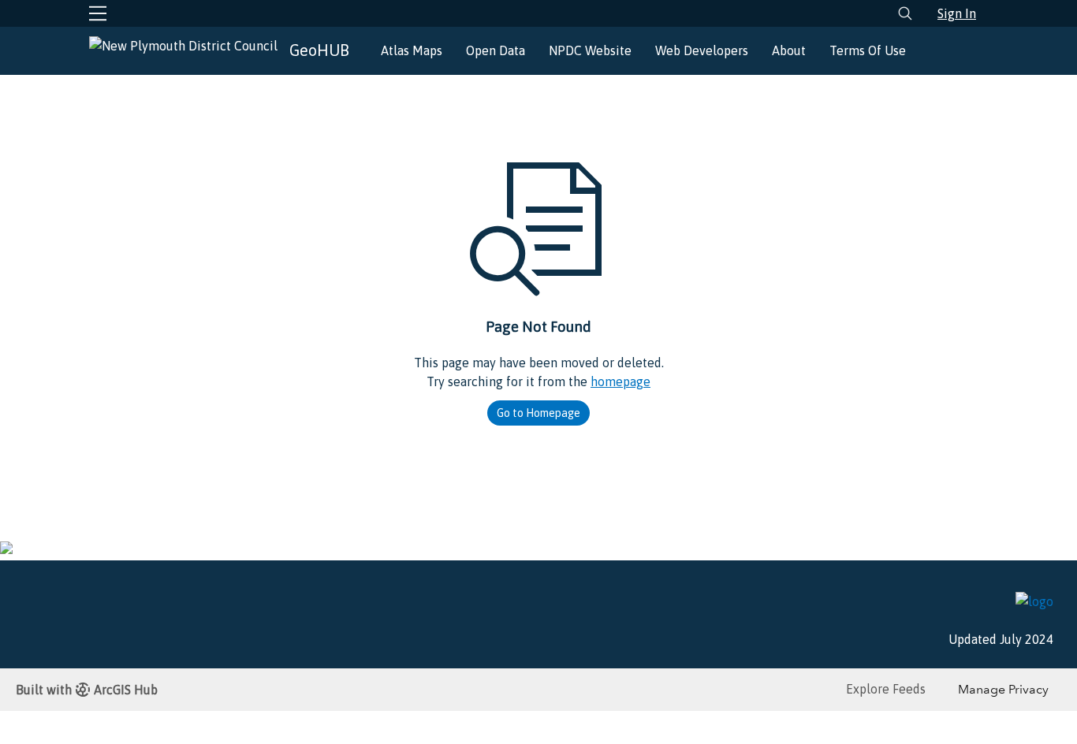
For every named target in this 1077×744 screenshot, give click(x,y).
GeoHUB (319, 50)
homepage (620, 381)
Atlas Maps (411, 50)
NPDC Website (590, 50)
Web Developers (701, 50)
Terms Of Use (867, 50)
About (789, 50)
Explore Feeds (886, 689)
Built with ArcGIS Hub (87, 690)
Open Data (495, 50)
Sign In (956, 13)
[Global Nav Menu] (98, 13)
